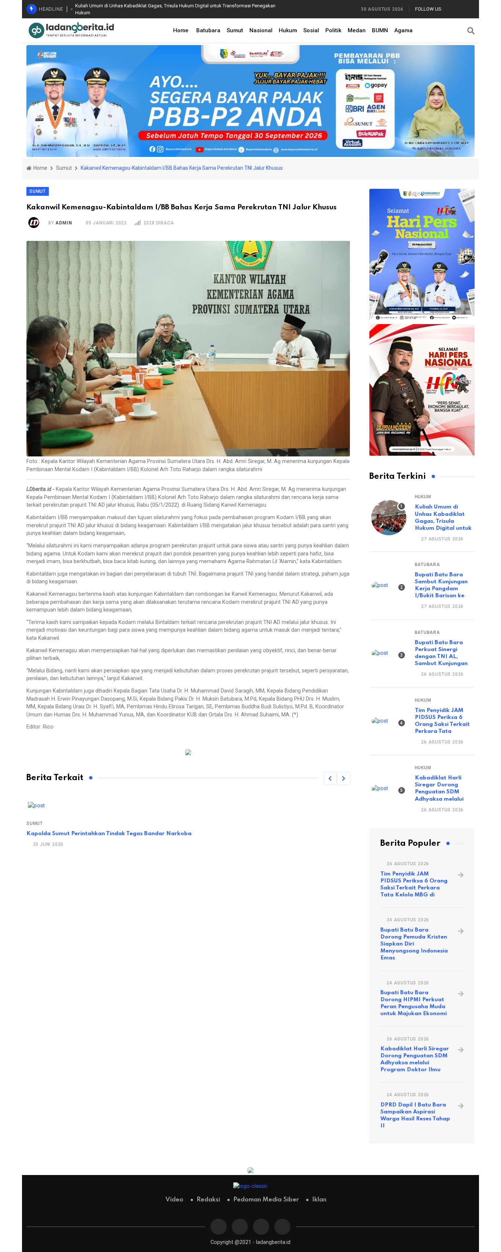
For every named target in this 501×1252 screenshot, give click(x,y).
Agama (403, 30)
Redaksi (208, 1200)
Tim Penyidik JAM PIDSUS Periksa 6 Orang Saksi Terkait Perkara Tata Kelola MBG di (413, 884)
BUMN (380, 30)
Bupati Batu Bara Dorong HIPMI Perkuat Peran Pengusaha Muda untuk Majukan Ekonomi (413, 1003)
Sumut (235, 30)
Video (174, 1200)
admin (63, 222)
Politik (333, 30)
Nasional (261, 30)
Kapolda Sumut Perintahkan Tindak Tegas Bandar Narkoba (108, 834)
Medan (357, 30)
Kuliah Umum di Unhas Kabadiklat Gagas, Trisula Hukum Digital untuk (443, 517)
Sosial (311, 30)
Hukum (288, 30)
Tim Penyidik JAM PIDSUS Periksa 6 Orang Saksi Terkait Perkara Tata (442, 721)
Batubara (208, 30)
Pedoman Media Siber (266, 1200)
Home (181, 30)
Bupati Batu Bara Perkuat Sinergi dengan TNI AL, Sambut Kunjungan (441, 653)
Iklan (319, 1200)
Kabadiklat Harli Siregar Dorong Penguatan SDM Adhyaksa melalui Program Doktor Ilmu (414, 1059)
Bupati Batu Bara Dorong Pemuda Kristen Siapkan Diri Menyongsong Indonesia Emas (414, 944)
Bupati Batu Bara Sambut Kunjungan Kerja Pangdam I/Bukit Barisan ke (441, 585)
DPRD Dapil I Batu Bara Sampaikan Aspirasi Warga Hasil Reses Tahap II (415, 1115)
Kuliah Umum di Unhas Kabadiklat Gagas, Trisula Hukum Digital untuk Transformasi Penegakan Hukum (175, 9)
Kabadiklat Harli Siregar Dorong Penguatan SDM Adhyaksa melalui (439, 788)
